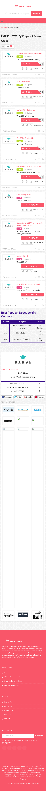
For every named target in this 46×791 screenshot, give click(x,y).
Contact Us (8, 706)
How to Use (8, 702)
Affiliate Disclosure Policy (13, 677)
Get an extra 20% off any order (29, 166)
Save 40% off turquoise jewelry (29, 284)
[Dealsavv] (23, 6)
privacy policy (6, 743)
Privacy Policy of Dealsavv (13, 681)
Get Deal (31, 205)
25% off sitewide (23, 81)
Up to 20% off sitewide (26, 110)
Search (36, 13)
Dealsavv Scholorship (11, 685)
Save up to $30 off (24, 194)
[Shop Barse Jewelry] (23, 359)
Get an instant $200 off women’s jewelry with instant (30, 224)
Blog (5, 673)
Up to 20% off (22, 256)
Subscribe (39, 736)
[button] (6, 397)
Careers (7, 719)
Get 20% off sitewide (25, 138)
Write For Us (8, 710)
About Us (7, 715)
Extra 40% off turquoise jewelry (29, 53)
